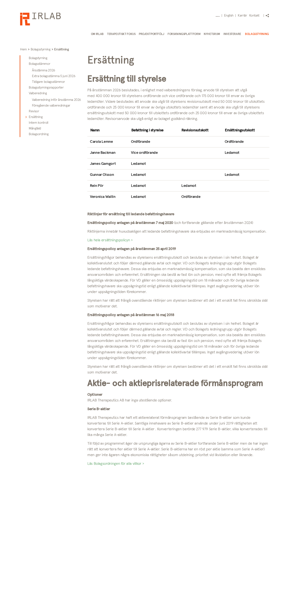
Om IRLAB (97, 34)
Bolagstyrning (38, 58)
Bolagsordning (38, 134)
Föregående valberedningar (51, 105)
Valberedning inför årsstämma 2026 (56, 99)
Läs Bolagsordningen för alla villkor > (115, 464)
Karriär (242, 15)
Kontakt (254, 15)
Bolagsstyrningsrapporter (46, 87)
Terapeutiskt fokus (121, 34)
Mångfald (35, 128)
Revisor (34, 111)
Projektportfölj (151, 34)
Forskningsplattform (184, 34)
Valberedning (38, 93)
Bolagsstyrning (257, 34)
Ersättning (36, 117)
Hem (23, 49)
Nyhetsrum (212, 34)
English (229, 15)
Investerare (232, 34)
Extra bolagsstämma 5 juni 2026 (53, 76)
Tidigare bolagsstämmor (48, 81)
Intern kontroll (38, 122)
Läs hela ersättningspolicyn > (110, 240)
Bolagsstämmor (39, 63)
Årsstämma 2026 (43, 70)
